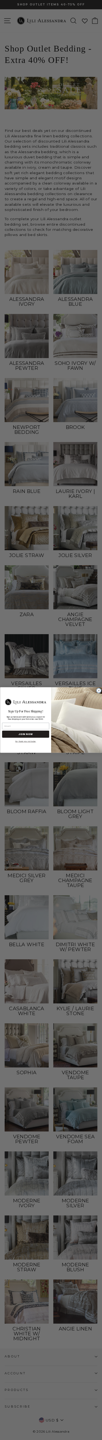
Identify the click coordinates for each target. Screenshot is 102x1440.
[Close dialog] (98, 690)
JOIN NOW (25, 734)
